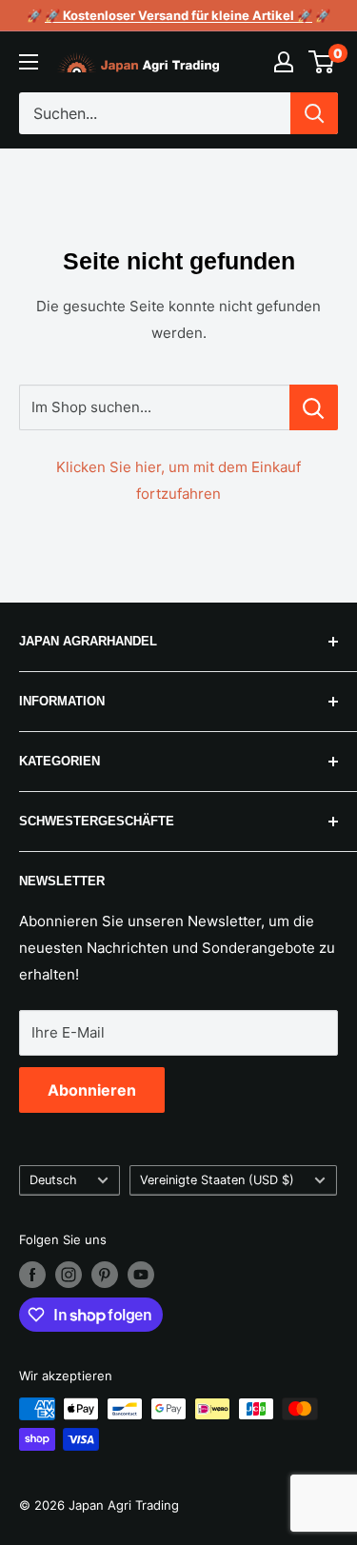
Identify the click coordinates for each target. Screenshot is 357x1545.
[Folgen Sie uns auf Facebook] (32, 1274)
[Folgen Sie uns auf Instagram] (68, 1274)
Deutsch (53, 1180)
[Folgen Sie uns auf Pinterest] (104, 1274)
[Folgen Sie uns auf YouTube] (141, 1274)
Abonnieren (92, 1089)
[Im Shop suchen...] (313, 407)
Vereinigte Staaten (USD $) (217, 1180)
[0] (322, 61)
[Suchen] (314, 113)
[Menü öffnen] (28, 61)
